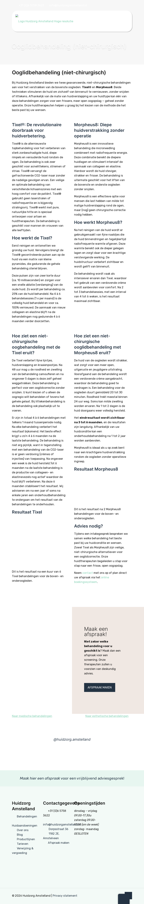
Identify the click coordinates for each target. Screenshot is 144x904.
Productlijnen (26, 839)
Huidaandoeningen (24, 825)
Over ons (22, 830)
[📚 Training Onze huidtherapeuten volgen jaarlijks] (36, 757)
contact (87, 573)
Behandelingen (27, 816)
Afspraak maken (58, 842)
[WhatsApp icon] (126, 5)
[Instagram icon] (122, 5)
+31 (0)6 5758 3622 (31, 5)
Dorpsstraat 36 (58, 829)
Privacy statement (65, 895)
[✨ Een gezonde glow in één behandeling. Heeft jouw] (12, 757)
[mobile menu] (126, 21)
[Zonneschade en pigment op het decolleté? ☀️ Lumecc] (84, 757)
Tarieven (22, 843)
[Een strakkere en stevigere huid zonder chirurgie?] (132, 757)
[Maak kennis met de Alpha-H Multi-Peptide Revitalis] (108, 757)
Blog (20, 834)
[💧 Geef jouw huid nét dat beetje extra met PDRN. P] (60, 757)
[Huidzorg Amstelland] (44, 21)
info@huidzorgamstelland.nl (68, 5)
